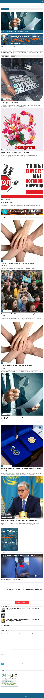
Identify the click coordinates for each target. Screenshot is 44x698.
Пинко (6, 52)
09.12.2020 (3, 521)
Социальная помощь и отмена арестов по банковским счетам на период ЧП (22, 608)
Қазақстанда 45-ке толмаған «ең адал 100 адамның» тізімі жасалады (19, 417)
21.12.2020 (3, 368)
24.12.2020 (3, 317)
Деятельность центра (9, 218)
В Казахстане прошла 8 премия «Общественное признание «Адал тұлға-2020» (21, 469)
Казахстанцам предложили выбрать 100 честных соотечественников (16, 366)
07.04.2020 (8, 609)
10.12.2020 (3, 471)
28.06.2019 (8, 615)
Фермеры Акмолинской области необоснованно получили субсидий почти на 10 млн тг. (24, 595)
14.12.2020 (3, 420)
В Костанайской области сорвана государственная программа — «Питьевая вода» (24, 589)
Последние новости (9, 56)
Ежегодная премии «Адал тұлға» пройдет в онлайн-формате (14, 31)
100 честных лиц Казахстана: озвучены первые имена (17, 263)
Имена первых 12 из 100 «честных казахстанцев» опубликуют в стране (23, 8)
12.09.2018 (8, 621)
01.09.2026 (8, 586)
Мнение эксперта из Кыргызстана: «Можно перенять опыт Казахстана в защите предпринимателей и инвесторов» (23, 620)
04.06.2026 (8, 590)
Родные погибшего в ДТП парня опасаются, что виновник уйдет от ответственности (20, 584)
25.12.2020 (3, 265)
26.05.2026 (8, 597)
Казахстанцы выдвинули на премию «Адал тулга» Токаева (19, 520)
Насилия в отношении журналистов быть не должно (17, 614)
